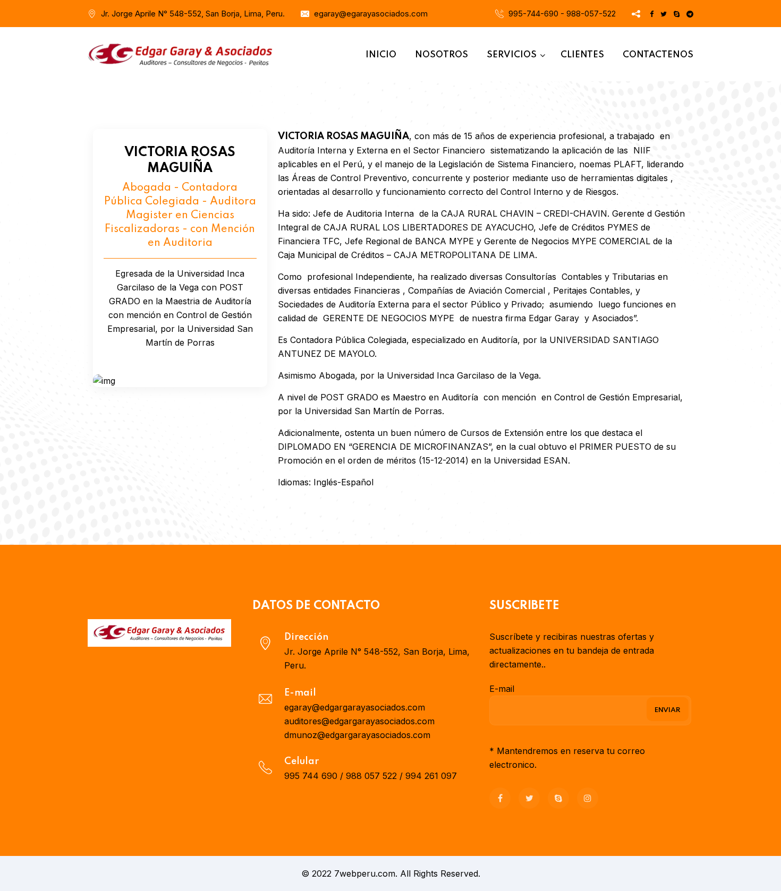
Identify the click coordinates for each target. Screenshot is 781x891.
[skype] (558, 798)
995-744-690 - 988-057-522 (562, 13)
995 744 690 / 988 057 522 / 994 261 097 (370, 775)
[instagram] (587, 798)
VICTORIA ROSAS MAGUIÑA (179, 160)
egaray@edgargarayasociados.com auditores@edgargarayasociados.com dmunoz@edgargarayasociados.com (359, 721)
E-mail (501, 688)
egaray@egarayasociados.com (371, 13)
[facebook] (500, 798)
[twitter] (529, 798)
